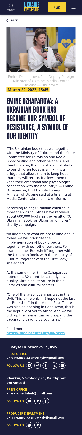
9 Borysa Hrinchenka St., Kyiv (31, 347)
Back (14, 20)
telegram (37, 365)
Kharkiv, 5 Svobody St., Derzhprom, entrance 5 (37, 380)
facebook (45, 365)
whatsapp (62, 365)
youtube (29, 365)
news (57, 7)
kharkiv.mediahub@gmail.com (29, 393)
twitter (54, 365)
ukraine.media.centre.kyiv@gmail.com (35, 358)
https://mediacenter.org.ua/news (35, 332)
